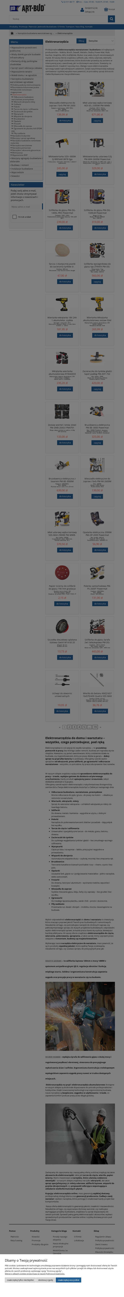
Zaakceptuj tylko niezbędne (20, 1280)
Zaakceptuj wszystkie (68, 1280)
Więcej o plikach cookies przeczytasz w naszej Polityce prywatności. (35, 1273)
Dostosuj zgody (45, 1280)
